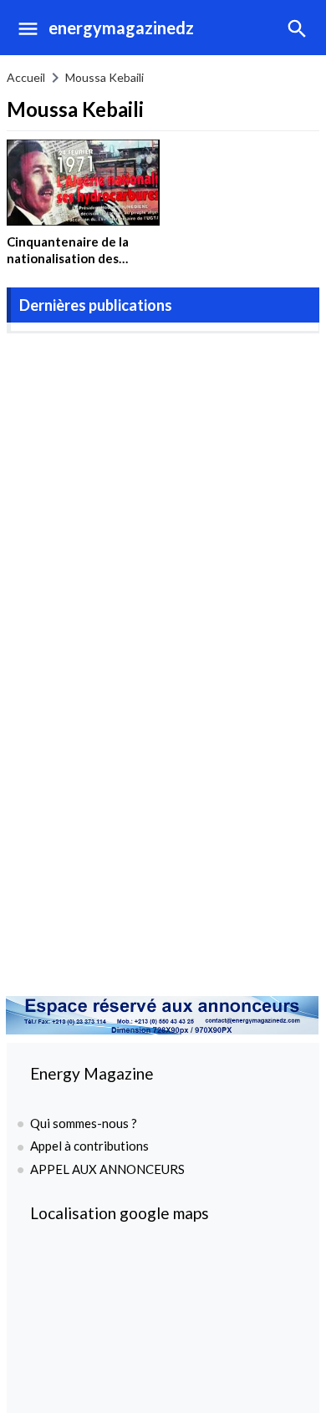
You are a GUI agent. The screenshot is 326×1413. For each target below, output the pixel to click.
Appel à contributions (89, 1145)
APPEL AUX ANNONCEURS (107, 1169)
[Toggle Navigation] (24, 27)
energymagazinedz (121, 28)
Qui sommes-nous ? (83, 1123)
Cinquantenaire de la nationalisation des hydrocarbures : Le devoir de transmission (81, 266)
